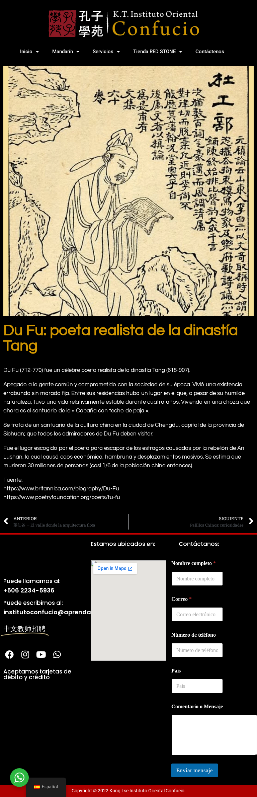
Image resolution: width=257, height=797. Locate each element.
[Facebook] (9, 654)
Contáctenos (209, 52)
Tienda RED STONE (154, 52)
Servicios (103, 52)
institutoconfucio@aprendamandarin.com (70, 612)
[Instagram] (25, 654)
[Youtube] (41, 654)
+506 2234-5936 (29, 590)
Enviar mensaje (194, 770)
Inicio (26, 52)
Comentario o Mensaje (197, 706)
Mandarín (62, 52)
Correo (181, 599)
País (176, 670)
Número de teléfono (193, 635)
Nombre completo (193, 563)
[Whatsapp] (57, 654)
